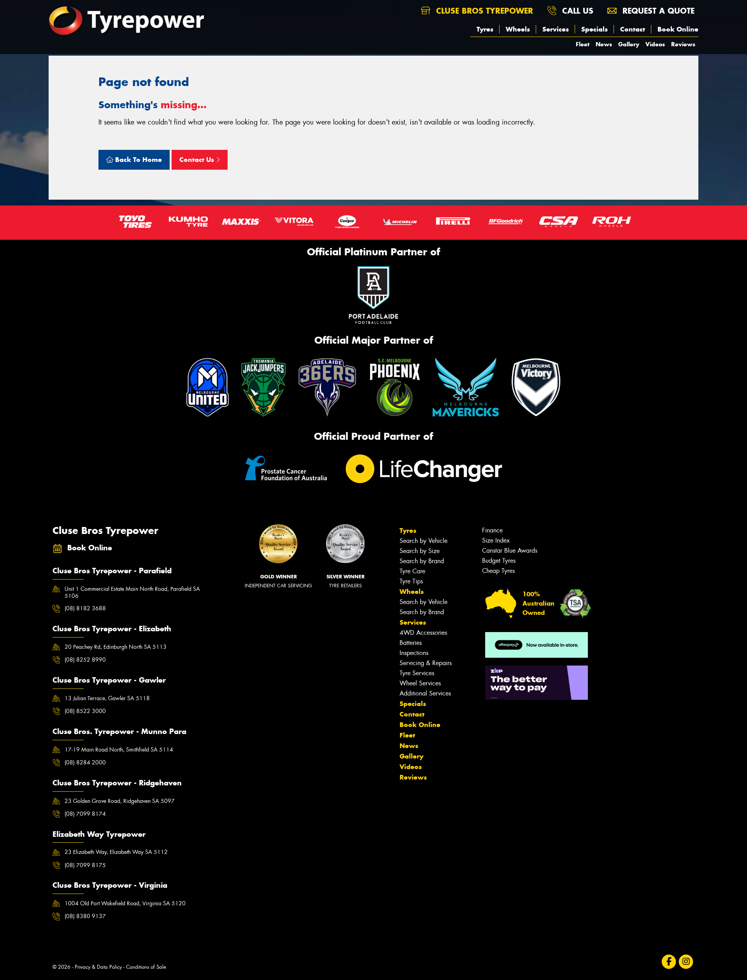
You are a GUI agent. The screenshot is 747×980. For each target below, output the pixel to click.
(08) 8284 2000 (85, 762)
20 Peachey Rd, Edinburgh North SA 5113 (116, 646)
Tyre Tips (411, 581)
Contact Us (197, 159)
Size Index (496, 540)
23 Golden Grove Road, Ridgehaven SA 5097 (120, 800)
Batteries (411, 643)
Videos (655, 44)
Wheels (518, 29)
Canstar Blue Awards (509, 550)
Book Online (678, 29)
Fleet (582, 44)
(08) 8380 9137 (85, 916)
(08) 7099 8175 (85, 865)
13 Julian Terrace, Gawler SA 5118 (107, 698)
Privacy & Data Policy (98, 967)
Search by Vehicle (423, 541)
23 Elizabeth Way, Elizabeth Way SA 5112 (116, 851)
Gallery (628, 44)
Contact (632, 29)
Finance (492, 530)
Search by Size (420, 551)
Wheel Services (420, 683)
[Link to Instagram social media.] (686, 961)
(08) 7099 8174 (85, 813)
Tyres (485, 29)
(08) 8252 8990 (85, 659)
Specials (594, 29)
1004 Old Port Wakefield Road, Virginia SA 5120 (125, 903)
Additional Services (425, 693)
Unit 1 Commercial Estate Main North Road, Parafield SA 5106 (132, 592)
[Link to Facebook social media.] (669, 961)
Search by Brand (422, 561)
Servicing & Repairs (426, 663)
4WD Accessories (423, 633)
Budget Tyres (499, 561)
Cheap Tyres (498, 571)
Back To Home (137, 159)
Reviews (683, 44)
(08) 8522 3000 (85, 711)
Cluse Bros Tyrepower (483, 11)
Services (555, 29)
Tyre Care (412, 571)
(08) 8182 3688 (85, 608)
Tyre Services (417, 673)
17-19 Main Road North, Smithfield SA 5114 (119, 749)
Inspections (414, 653)
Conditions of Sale (146, 967)
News (604, 44)
